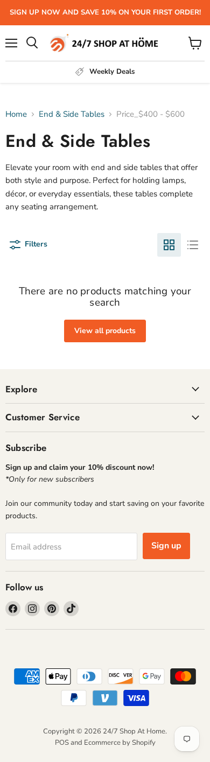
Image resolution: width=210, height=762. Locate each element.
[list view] (193, 245)
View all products (105, 331)
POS (62, 742)
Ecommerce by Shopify (120, 742)
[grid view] (169, 245)
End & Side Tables (71, 114)
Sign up (166, 546)
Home (16, 114)
